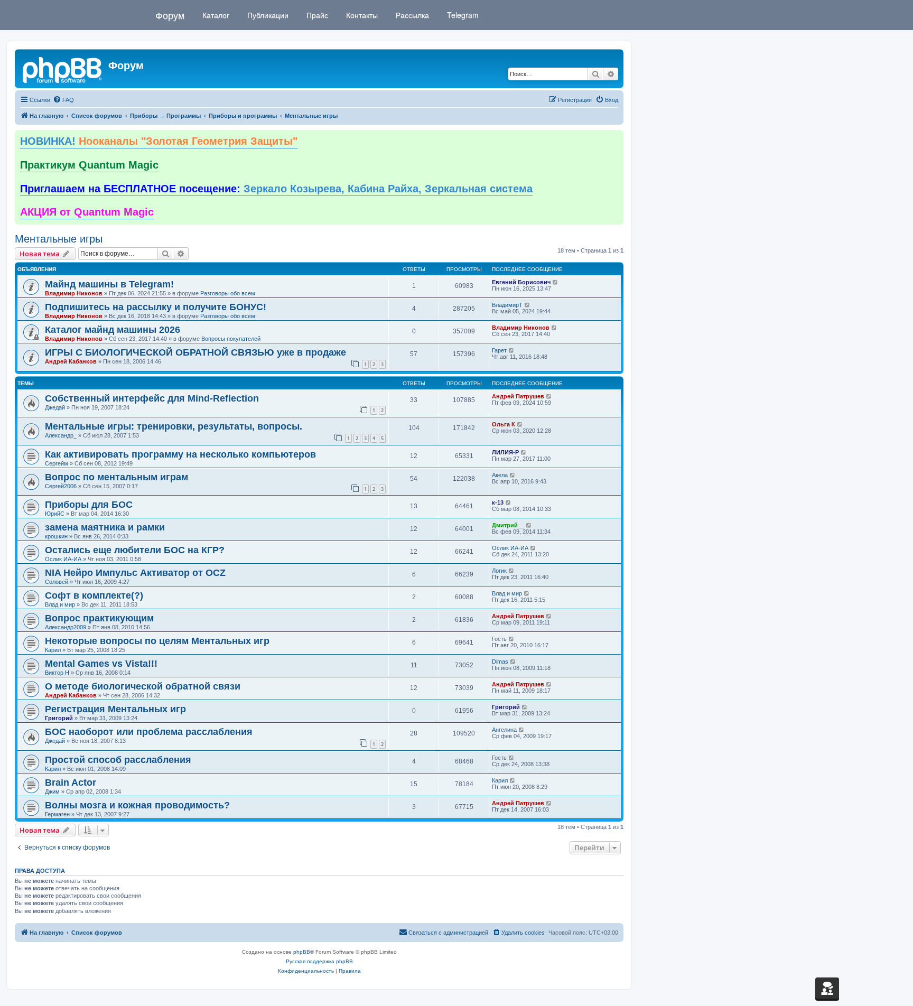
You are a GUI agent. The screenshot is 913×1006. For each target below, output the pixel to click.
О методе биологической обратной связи (142, 686)
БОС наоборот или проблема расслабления (149, 731)
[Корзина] (827, 988)
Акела (500, 475)
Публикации (266, 15)
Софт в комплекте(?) (94, 595)
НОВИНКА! (158, 141)
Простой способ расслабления (118, 759)
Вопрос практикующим (99, 618)
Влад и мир (60, 604)
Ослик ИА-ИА (63, 559)
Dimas (500, 661)
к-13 (498, 502)
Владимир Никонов (74, 293)
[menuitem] (63, 100)
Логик (499, 570)
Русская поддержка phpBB (319, 961)
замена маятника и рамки (105, 527)
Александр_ (61, 435)
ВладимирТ (507, 305)
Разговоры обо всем (227, 293)
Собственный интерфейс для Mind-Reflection (152, 398)
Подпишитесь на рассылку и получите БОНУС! (155, 307)
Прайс (316, 15)
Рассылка (411, 15)
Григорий (59, 718)
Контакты (361, 15)
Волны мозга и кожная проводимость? (137, 805)
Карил (53, 650)
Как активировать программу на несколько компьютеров (180, 454)
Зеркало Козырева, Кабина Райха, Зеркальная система (276, 188)
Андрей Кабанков (71, 361)
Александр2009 (65, 627)
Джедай (55, 407)
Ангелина (504, 729)
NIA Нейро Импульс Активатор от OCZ (135, 572)
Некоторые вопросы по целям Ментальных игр (157, 641)
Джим (52, 791)
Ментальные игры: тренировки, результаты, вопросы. (173, 426)
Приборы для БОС (89, 504)
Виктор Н (57, 672)
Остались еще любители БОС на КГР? (135, 550)
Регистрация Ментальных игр (115, 709)
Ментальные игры (59, 239)
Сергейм (56, 463)
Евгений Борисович (521, 282)
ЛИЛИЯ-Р (505, 452)
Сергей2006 (61, 486)
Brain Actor (70, 782)
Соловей (56, 582)
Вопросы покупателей (230, 339)
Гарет (499, 350)
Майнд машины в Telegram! (109, 284)
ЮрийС (54, 513)
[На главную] (62, 69)
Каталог (214, 15)
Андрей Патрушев (518, 396)
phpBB (301, 952)
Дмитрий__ (508, 525)
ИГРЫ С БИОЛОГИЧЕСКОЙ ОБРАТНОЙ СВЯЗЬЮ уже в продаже (195, 352)
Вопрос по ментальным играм (116, 477)
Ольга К (503, 424)
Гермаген (57, 814)
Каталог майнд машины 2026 (112, 329)
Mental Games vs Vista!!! (101, 663)
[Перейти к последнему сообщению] (555, 282)
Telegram (462, 15)
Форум (169, 15)
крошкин (56, 536)
